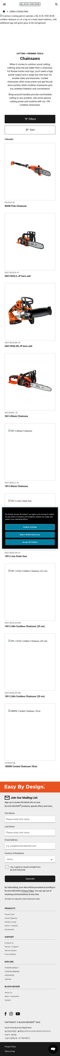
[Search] (56, 4)
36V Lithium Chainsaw (16, 416)
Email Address (11, 840)
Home (3, 11)
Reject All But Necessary (30, 534)
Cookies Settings (30, 527)
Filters (32, 119)
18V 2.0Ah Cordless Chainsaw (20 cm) (25, 696)
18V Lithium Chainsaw (16, 486)
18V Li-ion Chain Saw (16, 556)
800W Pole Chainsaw (16, 206)
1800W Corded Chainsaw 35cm (21, 766)
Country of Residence (14, 853)
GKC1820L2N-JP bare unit (18, 346)
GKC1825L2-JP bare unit (18, 276)
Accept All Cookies (30, 542)
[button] (5, 1014)
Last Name (10, 826)
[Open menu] (4, 4)
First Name (10, 813)
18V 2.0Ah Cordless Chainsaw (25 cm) (25, 626)
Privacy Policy (27, 891)
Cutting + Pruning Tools (18, 11)
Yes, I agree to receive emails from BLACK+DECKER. (25, 868)
